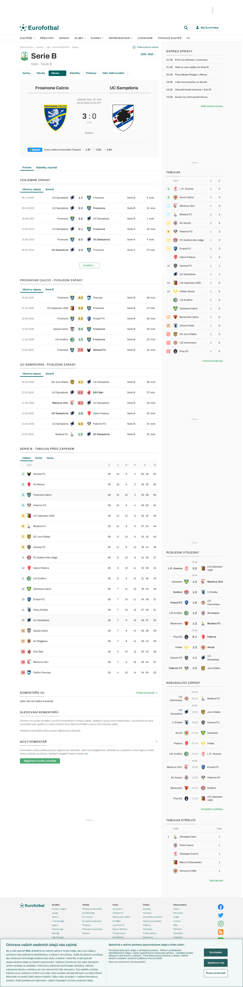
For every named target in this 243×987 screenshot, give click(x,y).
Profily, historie (149, 933)
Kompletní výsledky (212, 809)
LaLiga (55, 913)
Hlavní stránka (26, 47)
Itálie (175, 925)
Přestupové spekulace (92, 929)
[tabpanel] (89, 232)
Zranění (85, 933)
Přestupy (47, 38)
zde (86, 753)
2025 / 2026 (147, 54)
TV (188, 38)
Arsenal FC (118, 909)
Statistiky (75, 73)
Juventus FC (118, 925)
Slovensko (178, 913)
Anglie (176, 917)
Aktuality (147, 909)
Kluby (79, 38)
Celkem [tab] (26, 458)
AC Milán (117, 921)
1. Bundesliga (58, 921)
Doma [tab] (38, 458)
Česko (176, 909)
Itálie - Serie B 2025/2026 (58, 47)
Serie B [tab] (50, 189)
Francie (176, 921)
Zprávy (26, 73)
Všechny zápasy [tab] (31, 189)
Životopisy (147, 929)
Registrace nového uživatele (40, 761)
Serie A (55, 917)
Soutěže (26, 38)
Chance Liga (57, 929)
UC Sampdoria (124, 88)
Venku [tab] (50, 458)
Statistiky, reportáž (46, 167)
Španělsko (178, 933)
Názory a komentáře (152, 921)
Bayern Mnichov (120, 929)
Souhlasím (216, 952)
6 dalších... (89, 265)
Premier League (59, 909)
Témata (85, 905)
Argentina (177, 937)
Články (146, 905)
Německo (177, 929)
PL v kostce (87, 917)
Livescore (145, 38)
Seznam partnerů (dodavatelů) (127, 962)
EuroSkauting (88, 913)
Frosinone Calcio (52, 88)
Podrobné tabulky (213, 361)
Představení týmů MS (92, 909)
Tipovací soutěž (170, 38)
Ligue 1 (55, 925)
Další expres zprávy (212, 106)
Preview (27, 167)
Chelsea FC (118, 913)
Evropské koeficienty (92, 921)
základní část (84, 99)
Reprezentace (119, 38)
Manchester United (121, 917)
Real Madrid (118, 937)
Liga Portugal (58, 937)
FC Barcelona (119, 933)
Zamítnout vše (216, 962)
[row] (89, 198)
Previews (147, 913)
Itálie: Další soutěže (113, 73)
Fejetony (147, 925)
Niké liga (55, 933)
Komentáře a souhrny (153, 917)
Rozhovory (148, 937)
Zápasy (64, 38)
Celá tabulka (216, 880)
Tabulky (40, 73)
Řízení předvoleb (216, 973)
